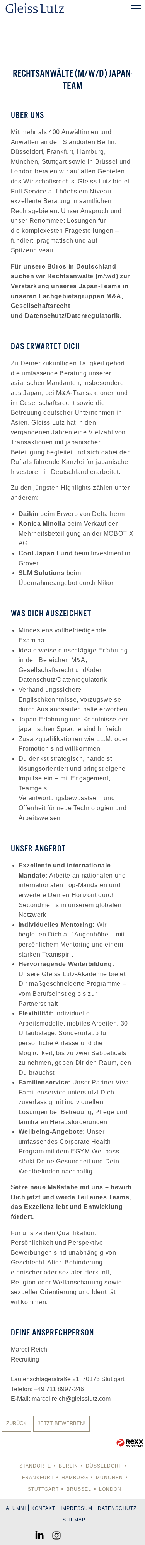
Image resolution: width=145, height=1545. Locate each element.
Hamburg (74, 1477)
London (110, 1489)
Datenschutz (117, 1508)
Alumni (16, 1508)
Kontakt (43, 1508)
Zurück (16, 1423)
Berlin (68, 1466)
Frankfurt (38, 1477)
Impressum (76, 1508)
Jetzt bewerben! (61, 1423)
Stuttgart (43, 1489)
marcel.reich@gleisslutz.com (71, 1398)
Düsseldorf (104, 1466)
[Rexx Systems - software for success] (129, 1443)
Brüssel (79, 1489)
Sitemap (74, 1520)
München (109, 1477)
